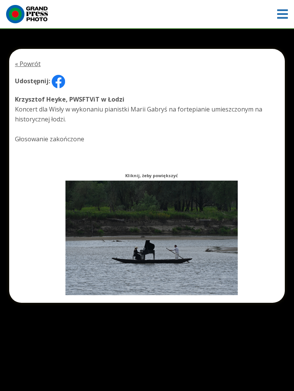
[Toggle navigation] (282, 14)
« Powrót (28, 64)
